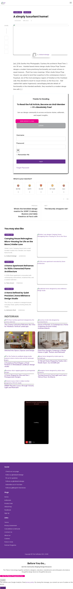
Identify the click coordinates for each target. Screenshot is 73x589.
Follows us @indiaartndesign (15, 481)
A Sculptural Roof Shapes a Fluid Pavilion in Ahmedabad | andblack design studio (19, 365)
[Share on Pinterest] (6, 47)
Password (20, 143)
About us (7, 535)
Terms (6, 522)
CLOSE (3, 580)
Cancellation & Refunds (12, 529)
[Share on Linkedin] (6, 52)
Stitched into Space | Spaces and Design (19, 350)
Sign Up (6, 513)
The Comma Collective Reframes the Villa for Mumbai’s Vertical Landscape (19, 325)
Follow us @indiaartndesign (14, 475)
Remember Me (23, 155)
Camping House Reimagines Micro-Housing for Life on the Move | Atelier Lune (18, 241)
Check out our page (12, 471)
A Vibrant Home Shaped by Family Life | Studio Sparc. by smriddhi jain (52, 362)
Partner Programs (10, 545)
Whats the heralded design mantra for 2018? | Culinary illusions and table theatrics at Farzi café (25, 213)
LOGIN (41, 125)
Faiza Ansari (10, 283)
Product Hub (8, 503)
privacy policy (30, 582)
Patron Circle (8, 542)
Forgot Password (22, 168)
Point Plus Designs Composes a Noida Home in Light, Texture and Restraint (52, 351)
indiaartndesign (44, 54)
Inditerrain (7, 500)
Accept (3, 588)
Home (6, 497)
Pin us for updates (12, 478)
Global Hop (17, 12)
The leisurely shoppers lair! (56, 209)
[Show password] (18, 150)
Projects (27, 12)
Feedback (7, 510)
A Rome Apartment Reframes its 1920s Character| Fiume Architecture (19, 268)
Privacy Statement (10, 525)
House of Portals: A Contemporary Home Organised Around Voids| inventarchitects (53, 326)
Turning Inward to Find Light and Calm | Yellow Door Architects (52, 376)
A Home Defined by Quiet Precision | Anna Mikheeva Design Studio (17, 295)
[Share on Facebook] (6, 38)
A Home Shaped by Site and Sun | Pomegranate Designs (16, 376)
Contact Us (8, 532)
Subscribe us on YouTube (14, 484)
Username (20, 135)
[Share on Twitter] (6, 42)
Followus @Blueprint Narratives (16, 488)
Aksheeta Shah (11, 310)
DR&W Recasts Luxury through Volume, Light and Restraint (19, 387)
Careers (7, 539)
